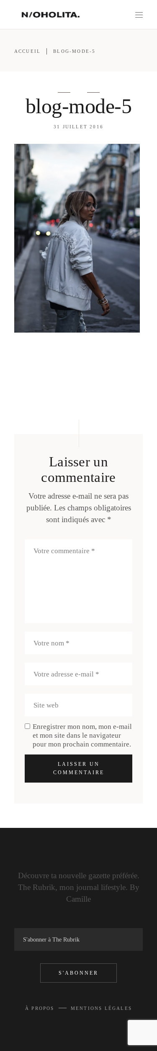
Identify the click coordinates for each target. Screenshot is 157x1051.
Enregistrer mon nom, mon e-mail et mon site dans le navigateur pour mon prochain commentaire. (82, 735)
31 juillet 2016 (78, 126)
